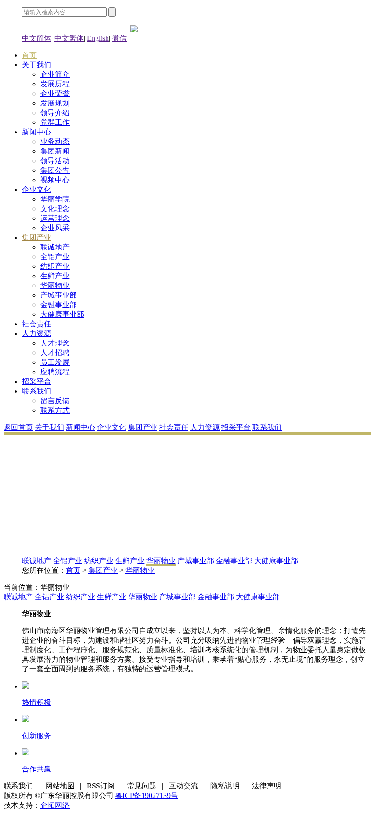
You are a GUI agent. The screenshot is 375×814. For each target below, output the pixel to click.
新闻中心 (36, 132)
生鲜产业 (55, 276)
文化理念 (55, 209)
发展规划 (55, 103)
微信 (119, 38)
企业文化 (36, 189)
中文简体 (36, 38)
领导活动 (55, 161)
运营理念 (55, 218)
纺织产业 (55, 266)
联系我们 (36, 391)
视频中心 (55, 180)
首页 (29, 55)
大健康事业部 (62, 314)
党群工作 (55, 122)
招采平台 (36, 381)
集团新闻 (55, 151)
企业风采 (55, 228)
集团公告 (55, 170)
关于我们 (36, 65)
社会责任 (36, 324)
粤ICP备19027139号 (146, 795)
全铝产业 (55, 257)
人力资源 (36, 333)
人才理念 (55, 343)
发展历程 (55, 84)
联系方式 (55, 410)
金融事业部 (58, 305)
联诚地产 (55, 247)
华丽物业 (55, 285)
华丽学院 (55, 199)
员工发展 (55, 362)
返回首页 (18, 427)
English (98, 38)
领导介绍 (55, 113)
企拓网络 (55, 805)
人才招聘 (55, 352)
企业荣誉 (55, 93)
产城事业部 (58, 295)
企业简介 (55, 74)
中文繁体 (69, 38)
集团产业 (36, 237)
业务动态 (55, 141)
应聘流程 (55, 372)
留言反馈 (55, 400)
